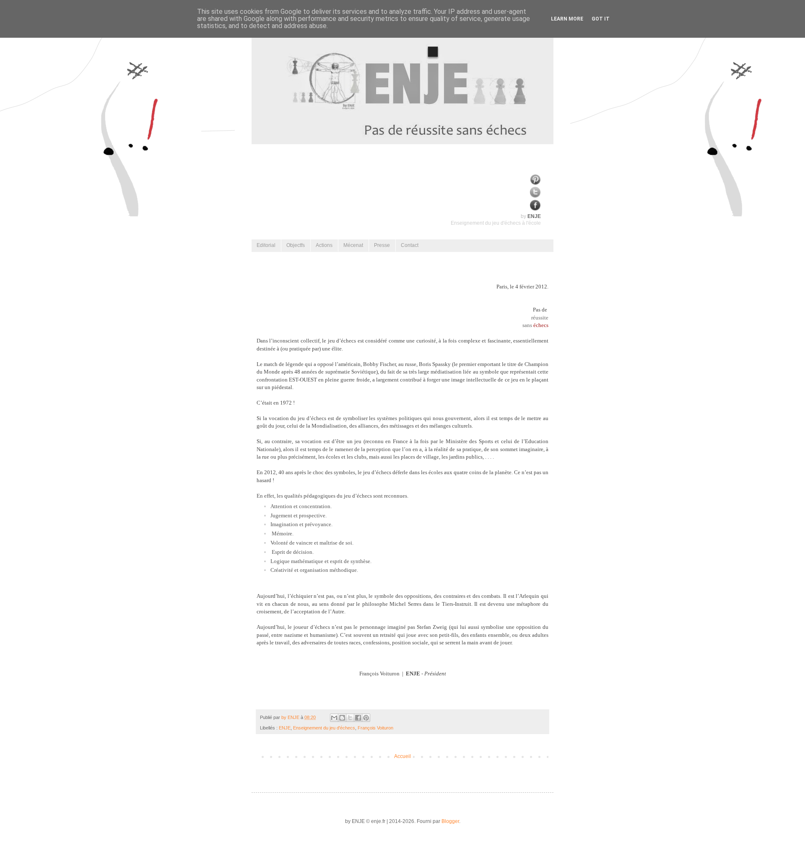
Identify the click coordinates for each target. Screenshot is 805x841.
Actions (324, 245)
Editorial (266, 245)
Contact (409, 245)
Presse (382, 245)
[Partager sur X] (350, 718)
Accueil (402, 756)
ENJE (285, 727)
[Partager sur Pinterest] (366, 718)
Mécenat (353, 245)
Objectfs (295, 245)
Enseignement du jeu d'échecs (324, 727)
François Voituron (375, 727)
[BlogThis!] (342, 718)
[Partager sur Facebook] (358, 718)
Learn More (567, 19)
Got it (601, 19)
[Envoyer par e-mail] (334, 718)
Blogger (450, 821)
